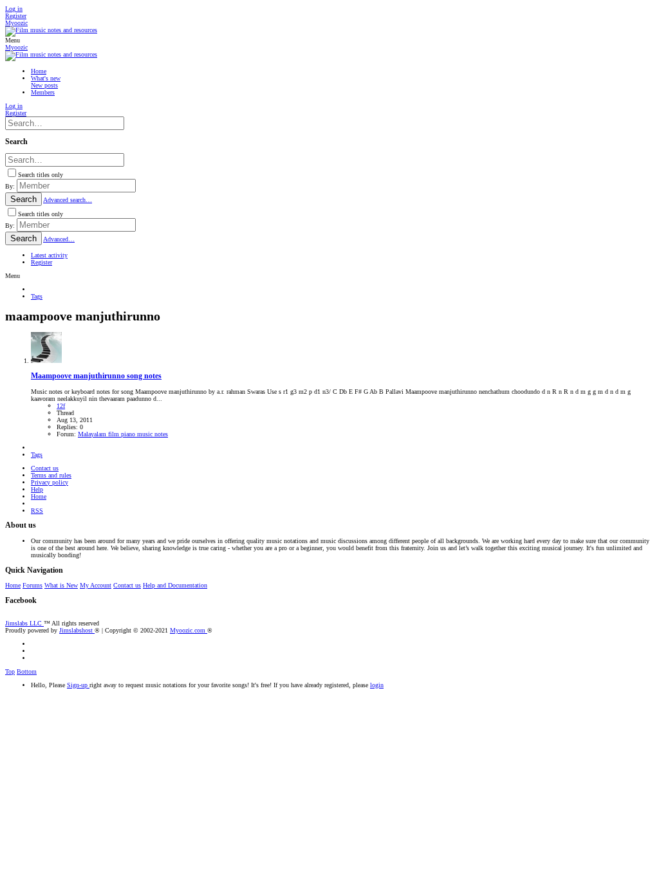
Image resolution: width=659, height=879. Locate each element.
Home (38, 496)
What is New (61, 585)
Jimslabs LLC (24, 623)
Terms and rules (51, 475)
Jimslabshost (77, 630)
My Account (95, 585)
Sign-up (78, 685)
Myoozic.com (188, 630)
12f (61, 405)
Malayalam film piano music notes (123, 434)
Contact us (45, 468)
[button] (12, 40)
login (377, 685)
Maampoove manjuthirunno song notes (96, 376)
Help (37, 489)
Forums (32, 585)
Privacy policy (49, 482)
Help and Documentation (175, 585)
